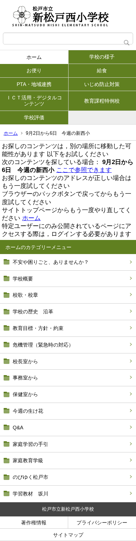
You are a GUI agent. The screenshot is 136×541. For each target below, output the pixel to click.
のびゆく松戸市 (30, 477)
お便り (34, 70)
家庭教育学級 (28, 460)
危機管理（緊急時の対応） (43, 345)
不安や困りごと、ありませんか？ (51, 262)
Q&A (18, 427)
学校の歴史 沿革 (33, 311)
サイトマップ (68, 535)
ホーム (34, 57)
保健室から (25, 394)
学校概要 (23, 279)
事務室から (25, 378)
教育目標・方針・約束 (38, 328)
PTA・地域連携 (34, 84)
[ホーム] (68, 16)
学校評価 (34, 117)
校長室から (25, 361)
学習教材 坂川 (30, 494)
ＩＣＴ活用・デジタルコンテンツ (34, 101)
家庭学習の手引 (30, 444)
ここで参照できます (84, 170)
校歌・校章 (25, 295)
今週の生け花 (28, 411)
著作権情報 (33, 522)
